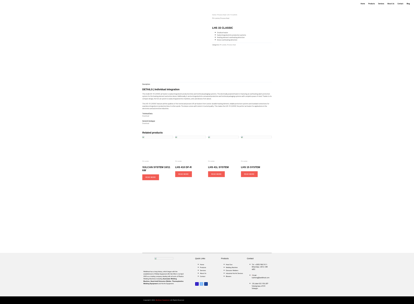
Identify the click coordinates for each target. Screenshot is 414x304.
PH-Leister (216, 18)
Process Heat (221, 14)
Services (381, 3)
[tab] (146, 84)
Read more (151, 177)
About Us (390, 3)
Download (145, 115)
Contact (400, 3)
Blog (408, 3)
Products (371, 3)
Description (146, 84)
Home (363, 3)
